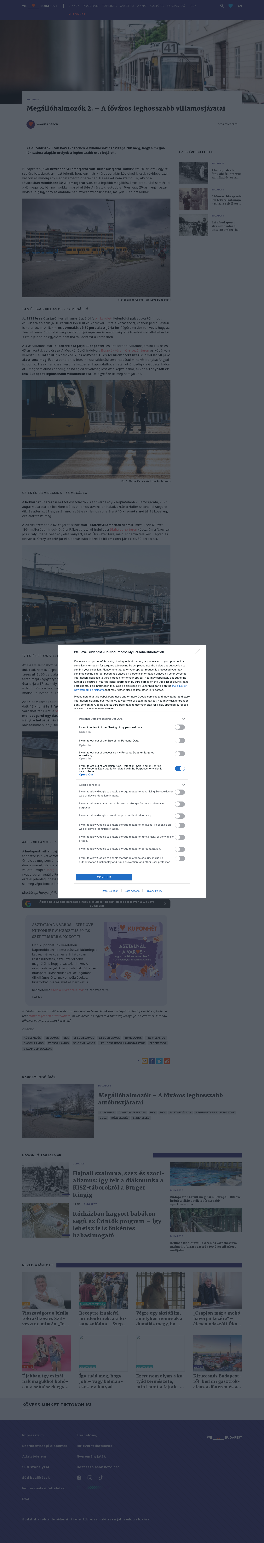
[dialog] (132, 771)
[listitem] (132, 719)
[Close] (199, 652)
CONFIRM (104, 877)
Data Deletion (110, 890)
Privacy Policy (154, 890)
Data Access (132, 890)
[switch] (180, 727)
